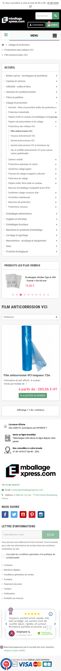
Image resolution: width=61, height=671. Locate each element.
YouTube (23, 514)
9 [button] (44, 295)
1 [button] (13, 295)
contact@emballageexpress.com (27, 490)
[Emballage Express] (13, 19)
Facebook (5, 514)
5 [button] (28, 295)
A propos (8, 579)
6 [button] (32, 295)
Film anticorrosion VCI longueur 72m (27, 375)
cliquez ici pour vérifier (14, 650)
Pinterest (32, 514)
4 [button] (25, 295)
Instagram (41, 514)
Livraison (8, 565)
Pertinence (9, 317)
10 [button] (48, 295)
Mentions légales (12, 570)
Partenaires (9, 593)
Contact (7, 589)
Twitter (14, 514)
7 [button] (36, 295)
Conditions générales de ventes (19, 574)
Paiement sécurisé (13, 584)
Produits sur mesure (13, 598)
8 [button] (40, 295)
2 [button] (17, 295)
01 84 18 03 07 (12, 485)
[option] (30, 281)
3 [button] (21, 295)
